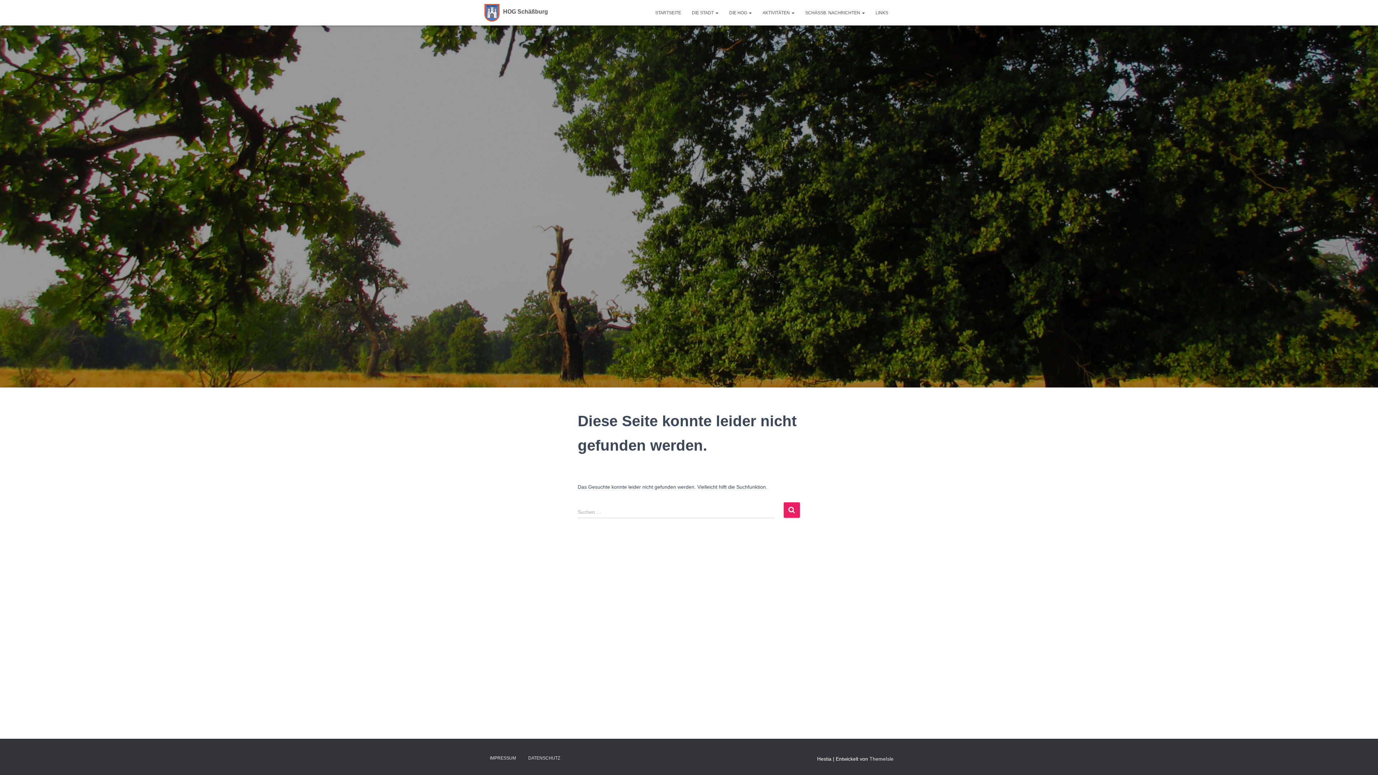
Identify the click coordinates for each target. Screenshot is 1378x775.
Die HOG (738, 12)
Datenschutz (544, 758)
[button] (716, 12)
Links (882, 12)
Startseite (668, 12)
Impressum (503, 758)
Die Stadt (703, 12)
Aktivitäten (777, 12)
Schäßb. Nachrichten (833, 12)
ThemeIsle (882, 759)
